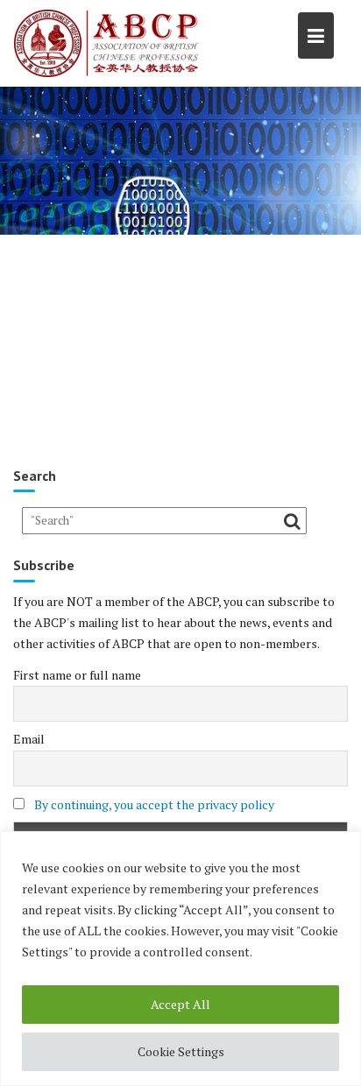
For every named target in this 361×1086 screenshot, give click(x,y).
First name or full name (77, 674)
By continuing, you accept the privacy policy (154, 804)
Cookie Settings (181, 1051)
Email (29, 738)
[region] (180, 958)
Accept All (180, 1004)
